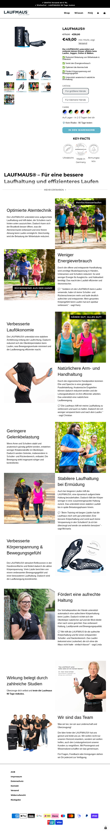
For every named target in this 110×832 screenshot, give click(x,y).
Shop (67, 13)
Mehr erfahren (54, 190)
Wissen (78, 13)
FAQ (90, 13)
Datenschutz (17, 781)
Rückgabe (16, 800)
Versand (82, 43)
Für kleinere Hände (75, 100)
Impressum (16, 776)
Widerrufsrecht (18, 795)
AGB (13, 772)
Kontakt (15, 786)
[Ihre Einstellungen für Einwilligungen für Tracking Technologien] (105, 827)
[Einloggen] (98, 13)
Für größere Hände (75, 91)
